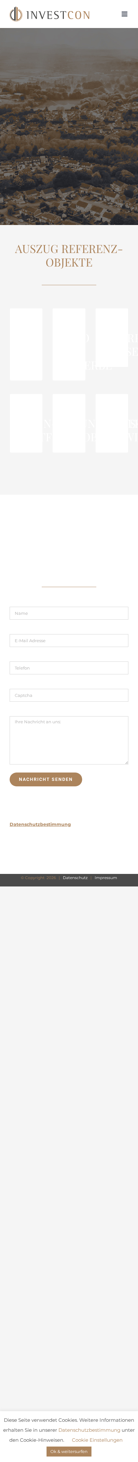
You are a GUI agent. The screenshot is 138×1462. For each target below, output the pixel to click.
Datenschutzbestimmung (89, 1430)
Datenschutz (75, 877)
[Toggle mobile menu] (125, 14)
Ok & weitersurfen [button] (69, 1451)
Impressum (106, 877)
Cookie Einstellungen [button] (97, 1440)
